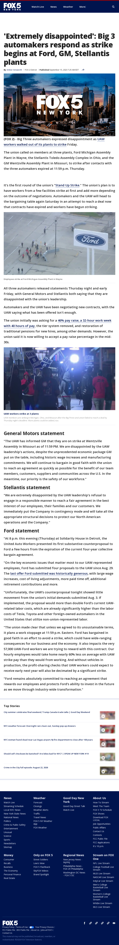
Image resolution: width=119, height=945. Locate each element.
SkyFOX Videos (40, 870)
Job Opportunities (101, 823)
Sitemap (8, 847)
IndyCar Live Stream (103, 880)
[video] (107, 715)
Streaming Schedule (14, 806)
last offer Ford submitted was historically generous (49, 573)
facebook (84, 923)
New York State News (15, 813)
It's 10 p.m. (98, 846)
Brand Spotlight (41, 874)
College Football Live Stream (103, 868)
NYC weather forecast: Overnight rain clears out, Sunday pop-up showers (40, 726)
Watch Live (9, 802)
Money (8, 855)
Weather (39, 798)
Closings (37, 806)
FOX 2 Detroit (31, 70)
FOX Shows (98, 813)
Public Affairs (99, 827)
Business (8, 866)
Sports (7, 839)
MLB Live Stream (101, 873)
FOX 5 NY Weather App (42, 822)
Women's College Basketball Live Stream (101, 896)
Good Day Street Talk (74, 806)
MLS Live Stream (101, 906)
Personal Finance (12, 874)
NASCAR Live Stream (103, 877)
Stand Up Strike (67, 185)
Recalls (7, 863)
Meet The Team (101, 806)
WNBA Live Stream (102, 903)
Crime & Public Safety (14, 824)
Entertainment (11, 828)
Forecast (37, 802)
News (7, 798)
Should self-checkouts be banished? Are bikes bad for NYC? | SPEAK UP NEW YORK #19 (46, 753)
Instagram (90, 923)
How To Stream (101, 802)
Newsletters (10, 843)
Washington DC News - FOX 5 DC (74, 874)
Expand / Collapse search (113, 6)
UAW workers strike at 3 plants (21, 413)
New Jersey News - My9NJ (72, 861)
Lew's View (38, 863)
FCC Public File (100, 838)
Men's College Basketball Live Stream (100, 887)
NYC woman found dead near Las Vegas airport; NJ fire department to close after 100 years (48, 739)
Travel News (39, 817)
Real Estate (9, 878)
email (114, 923)
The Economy (11, 870)
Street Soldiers (40, 859)
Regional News (73, 855)
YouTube (102, 923)
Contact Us (98, 831)
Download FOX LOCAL (100, 819)
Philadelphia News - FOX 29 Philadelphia (73, 867)
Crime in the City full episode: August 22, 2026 (26, 767)
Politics (7, 821)
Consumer (9, 859)
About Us (99, 798)
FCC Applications (101, 842)
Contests (97, 835)
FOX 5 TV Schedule (102, 809)
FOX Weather (40, 827)
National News (11, 817)
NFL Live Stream (101, 863)
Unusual (8, 832)
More (82, 6)
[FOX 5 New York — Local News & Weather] (14, 6)
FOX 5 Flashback (41, 866)
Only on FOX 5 (43, 855)
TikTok (96, 923)
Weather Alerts (40, 809)
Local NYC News (12, 809)
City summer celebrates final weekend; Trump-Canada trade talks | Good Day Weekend (47, 712)
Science (7, 835)
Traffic (36, 813)
